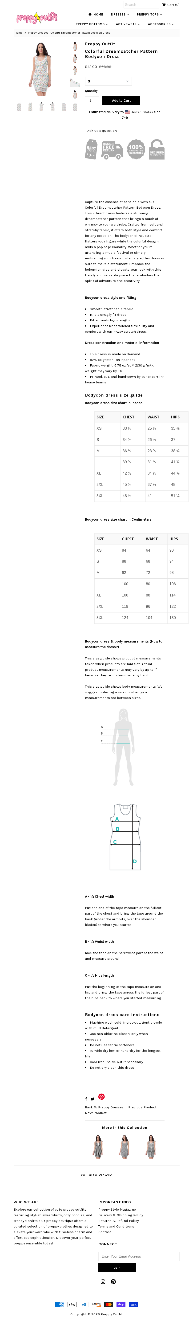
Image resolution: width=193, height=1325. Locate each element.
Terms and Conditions (116, 1226)
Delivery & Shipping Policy (120, 1215)
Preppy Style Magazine (117, 1209)
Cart (172, 5)
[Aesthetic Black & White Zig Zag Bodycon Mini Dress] (124, 1158)
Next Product (96, 1113)
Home (19, 32)
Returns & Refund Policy (118, 1221)
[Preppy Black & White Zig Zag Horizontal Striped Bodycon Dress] (151, 1158)
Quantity (91, 91)
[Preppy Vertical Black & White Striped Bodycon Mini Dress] (98, 1158)
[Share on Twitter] (92, 1099)
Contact (104, 1232)
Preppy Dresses (38, 32)
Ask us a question (102, 131)
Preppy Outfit (112, 1314)
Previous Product (142, 1107)
